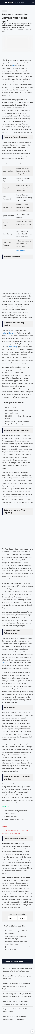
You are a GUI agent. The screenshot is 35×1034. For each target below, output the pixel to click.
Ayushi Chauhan (8, 30)
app (13, 65)
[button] (32, 1031)
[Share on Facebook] (16, 56)
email (27, 497)
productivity (13, 347)
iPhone (10, 333)
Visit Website (20, 251)
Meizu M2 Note (10, 408)
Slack (3, 663)
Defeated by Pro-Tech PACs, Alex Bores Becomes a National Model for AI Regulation (16, 986)
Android (4, 333)
